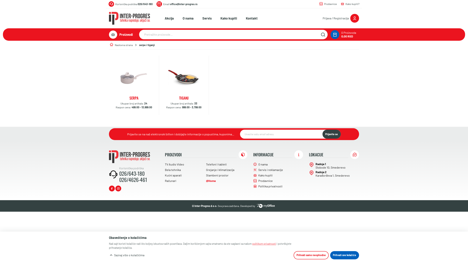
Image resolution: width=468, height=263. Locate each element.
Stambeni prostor (217, 175)
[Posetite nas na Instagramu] (118, 188)
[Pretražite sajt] (323, 34)
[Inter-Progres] (129, 18)
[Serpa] (133, 77)
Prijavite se (331, 134)
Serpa (133, 98)
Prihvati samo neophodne (311, 255)
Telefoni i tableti (216, 164)
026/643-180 (132, 173)
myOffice (266, 205)
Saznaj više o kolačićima (129, 255)
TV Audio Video (174, 164)
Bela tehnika (173, 169)
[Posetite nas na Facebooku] (112, 188)
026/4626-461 (133, 180)
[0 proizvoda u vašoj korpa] (335, 34)
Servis (207, 18)
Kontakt (252, 18)
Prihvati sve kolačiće (344, 255)
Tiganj (184, 98)
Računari (170, 180)
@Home (211, 180)
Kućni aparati (173, 175)
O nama (188, 18)
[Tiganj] (183, 77)
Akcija (169, 18)
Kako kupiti (228, 18)
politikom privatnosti (264, 243)
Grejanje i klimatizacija (220, 169)
